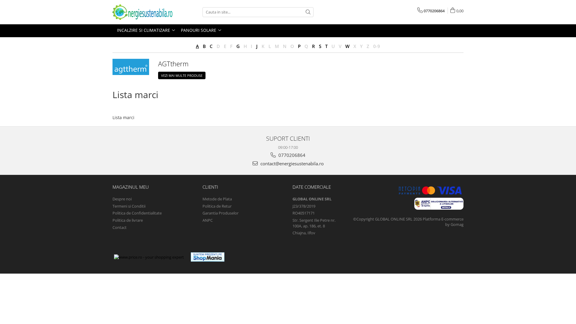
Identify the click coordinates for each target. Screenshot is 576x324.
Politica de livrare (127, 220)
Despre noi (122, 199)
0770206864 (291, 155)
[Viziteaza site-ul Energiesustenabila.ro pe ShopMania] (207, 257)
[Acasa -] (142, 12)
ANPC (207, 220)
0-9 (376, 46)
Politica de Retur (217, 206)
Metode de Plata (217, 199)
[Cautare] (308, 12)
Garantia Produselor (220, 213)
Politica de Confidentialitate (137, 213)
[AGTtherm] (131, 67)
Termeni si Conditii (129, 206)
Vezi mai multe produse (181, 75)
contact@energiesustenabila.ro (291, 163)
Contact (119, 227)
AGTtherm (173, 63)
